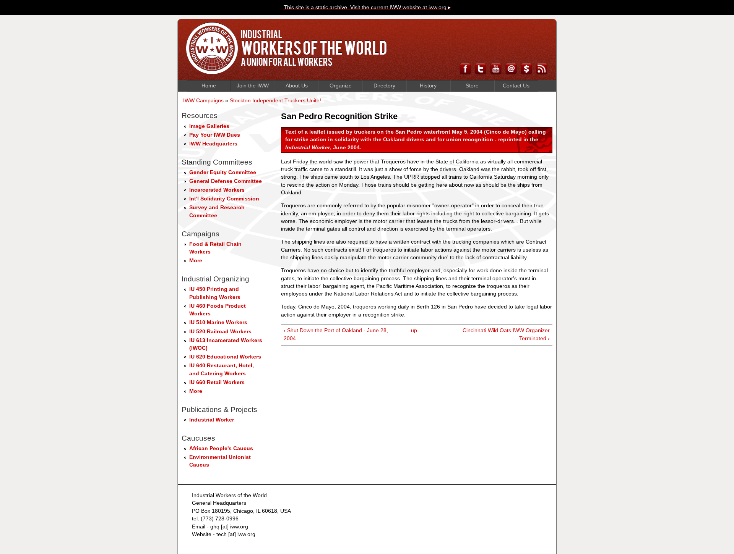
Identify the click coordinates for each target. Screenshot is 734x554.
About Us (297, 86)
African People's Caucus (221, 448)
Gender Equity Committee (222, 172)
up (414, 330)
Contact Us (516, 86)
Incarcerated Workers (217, 190)
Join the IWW (253, 86)
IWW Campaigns (203, 100)
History (428, 86)
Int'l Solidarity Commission (224, 199)
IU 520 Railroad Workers (220, 331)
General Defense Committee (225, 181)
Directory (384, 86)
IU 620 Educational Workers (225, 357)
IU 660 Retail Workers (217, 382)
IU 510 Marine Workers (218, 322)
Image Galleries (209, 126)
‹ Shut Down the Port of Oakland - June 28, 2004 (336, 334)
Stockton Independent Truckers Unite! (275, 100)
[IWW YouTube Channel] (496, 72)
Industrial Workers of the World (287, 48)
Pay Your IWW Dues (214, 135)
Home (208, 86)
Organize (341, 86)
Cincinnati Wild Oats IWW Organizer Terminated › (506, 334)
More (195, 260)
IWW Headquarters (213, 144)
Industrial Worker (211, 420)
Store (472, 86)
